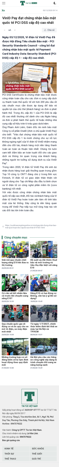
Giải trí (36, 459)
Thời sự (9, 454)
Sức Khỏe (38, 448)
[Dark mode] (55, 3)
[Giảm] (4, 30)
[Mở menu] (4, 3)
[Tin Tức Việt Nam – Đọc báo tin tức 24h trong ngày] (28, 3)
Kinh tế (9, 448)
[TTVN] (29, 398)
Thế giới (37, 454)
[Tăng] (15, 30)
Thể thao (10, 459)
